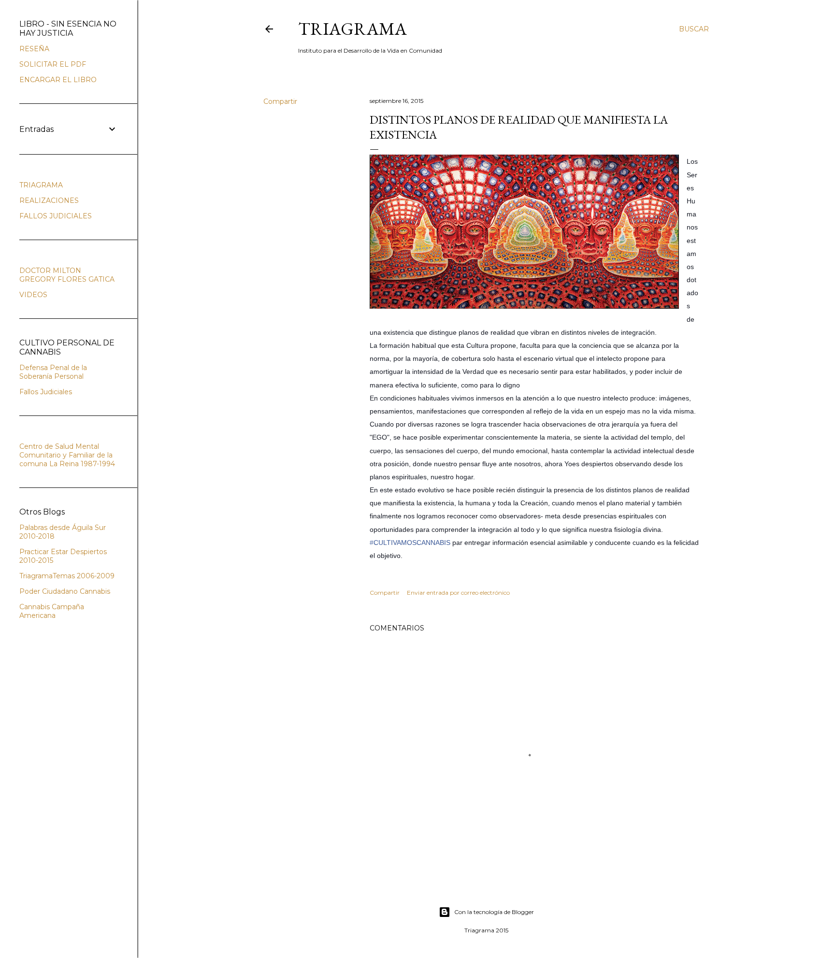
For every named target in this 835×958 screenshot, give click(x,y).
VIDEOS (33, 294)
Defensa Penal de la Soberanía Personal (53, 372)
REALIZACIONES (49, 200)
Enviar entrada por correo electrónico (458, 592)
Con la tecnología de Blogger (494, 911)
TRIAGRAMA (352, 28)
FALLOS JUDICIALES (55, 216)
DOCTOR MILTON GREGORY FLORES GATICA (67, 275)
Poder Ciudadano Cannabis (64, 591)
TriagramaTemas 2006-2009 (67, 576)
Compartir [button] (280, 101)
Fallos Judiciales (45, 391)
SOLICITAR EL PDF (52, 64)
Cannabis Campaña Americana (51, 611)
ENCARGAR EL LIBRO (58, 79)
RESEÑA (34, 48)
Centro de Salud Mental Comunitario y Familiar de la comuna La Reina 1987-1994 (67, 455)
